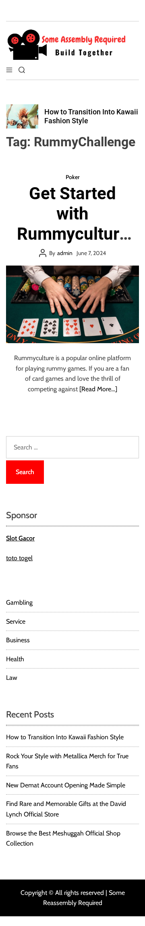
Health (15, 659)
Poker (73, 177)
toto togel (19, 558)
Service (15, 621)
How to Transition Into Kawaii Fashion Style (65, 737)
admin (64, 253)
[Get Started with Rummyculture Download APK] (72, 304)
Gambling (19, 602)
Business (18, 640)
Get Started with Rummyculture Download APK (72, 224)
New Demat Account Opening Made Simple (65, 785)
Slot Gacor (20, 538)
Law (11, 677)
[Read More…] (98, 389)
